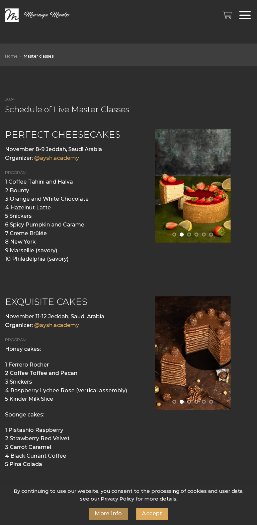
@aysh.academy (56, 158)
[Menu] (245, 15)
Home (11, 56)
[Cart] (227, 15)
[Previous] (163, 185)
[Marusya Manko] (38, 15)
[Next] (223, 185)
